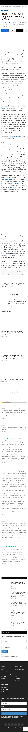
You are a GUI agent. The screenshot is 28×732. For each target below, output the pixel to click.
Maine (20, 271)
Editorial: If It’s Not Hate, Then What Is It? (12, 379)
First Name (4, 639)
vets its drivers (8, 179)
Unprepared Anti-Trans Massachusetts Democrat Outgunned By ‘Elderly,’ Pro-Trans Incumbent (13, 333)
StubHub (19, 90)
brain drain (4, 253)
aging (3, 271)
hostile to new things (6, 108)
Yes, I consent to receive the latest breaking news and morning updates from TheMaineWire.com (12, 655)
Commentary (9, 6)
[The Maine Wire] (14, 2)
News (6, 6)
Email (3, 645)
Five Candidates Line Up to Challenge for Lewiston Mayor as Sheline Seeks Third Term (18, 604)
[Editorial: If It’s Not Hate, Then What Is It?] (14, 370)
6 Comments (20, 24)
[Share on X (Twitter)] (12, 30)
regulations (9, 274)
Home (2, 6)
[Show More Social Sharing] (25, 30)
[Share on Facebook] (5, 30)
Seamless (9, 96)
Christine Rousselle (12, 22)
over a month (10, 187)
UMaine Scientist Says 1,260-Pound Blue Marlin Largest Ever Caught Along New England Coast (18, 584)
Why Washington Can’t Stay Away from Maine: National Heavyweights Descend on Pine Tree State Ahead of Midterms (13, 357)
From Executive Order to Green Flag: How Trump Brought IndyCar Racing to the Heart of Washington (18, 594)
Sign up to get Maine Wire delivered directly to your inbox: (13, 636)
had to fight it (16, 137)
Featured (16, 271)
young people (21, 274)
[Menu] (2, 2)
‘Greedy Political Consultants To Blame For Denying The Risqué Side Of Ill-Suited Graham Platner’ (18, 623)
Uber (15, 274)
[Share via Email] (19, 30)
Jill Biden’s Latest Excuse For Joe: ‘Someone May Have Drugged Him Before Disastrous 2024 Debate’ (18, 613)
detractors (9, 143)
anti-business (9, 271)
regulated (17, 183)
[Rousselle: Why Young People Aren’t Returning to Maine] (14, 40)
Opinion (4, 274)
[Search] (26, 2)
